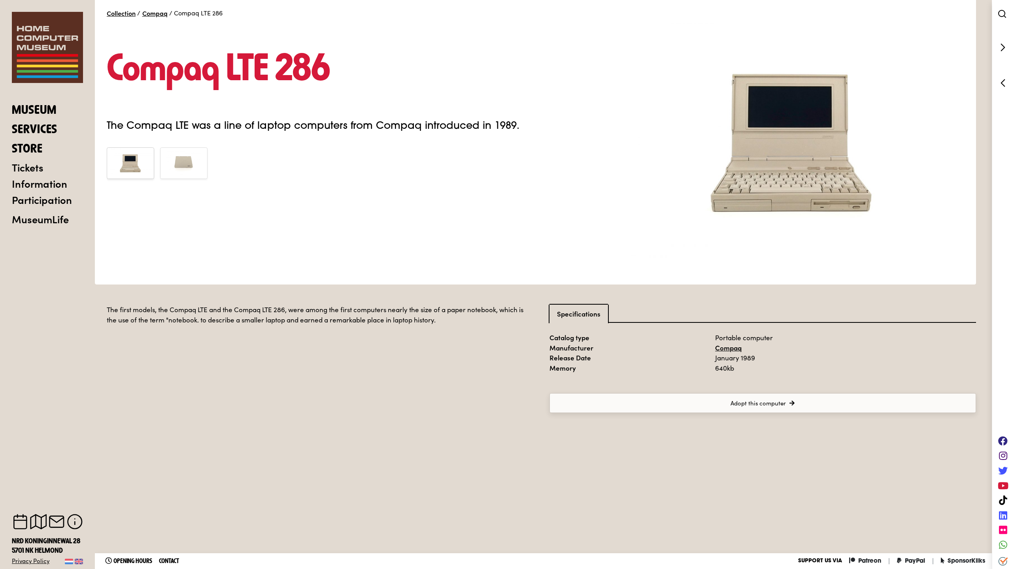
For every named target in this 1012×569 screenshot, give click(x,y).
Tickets (27, 167)
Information (39, 183)
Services (34, 130)
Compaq (155, 13)
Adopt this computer (758, 403)
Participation (42, 199)
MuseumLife (40, 219)
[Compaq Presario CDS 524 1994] (1002, 47)
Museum (34, 110)
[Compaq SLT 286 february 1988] (1002, 83)
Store (27, 149)
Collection (121, 13)
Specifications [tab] (578, 313)
